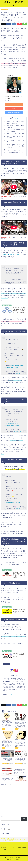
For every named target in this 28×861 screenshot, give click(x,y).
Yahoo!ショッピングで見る (14, 112)
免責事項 (19, 857)
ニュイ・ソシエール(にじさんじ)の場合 (15, 137)
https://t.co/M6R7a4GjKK (17, 365)
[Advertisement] (14, 799)
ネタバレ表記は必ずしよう (14, 150)
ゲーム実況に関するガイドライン (12, 254)
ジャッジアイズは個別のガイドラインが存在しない (15, 130)
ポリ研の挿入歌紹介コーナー (15, 152)
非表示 (16, 118)
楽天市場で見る (14, 108)
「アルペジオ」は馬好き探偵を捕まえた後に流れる (15, 122)
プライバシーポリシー (11, 857)
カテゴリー (4, 828)
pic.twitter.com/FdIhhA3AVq (12, 425)
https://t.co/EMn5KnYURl (11, 423)
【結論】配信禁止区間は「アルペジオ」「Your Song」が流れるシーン (15, 146)
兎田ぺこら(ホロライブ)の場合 (15, 133)
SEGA (8, 838)
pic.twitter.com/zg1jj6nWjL (12, 367)
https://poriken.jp (13, 694)
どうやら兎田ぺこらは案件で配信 (15, 141)
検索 (2, 816)
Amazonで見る (14, 104)
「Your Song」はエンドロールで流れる (15, 126)
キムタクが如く (4, 9)
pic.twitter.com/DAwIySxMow (12, 502)
